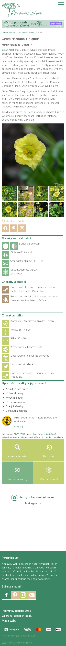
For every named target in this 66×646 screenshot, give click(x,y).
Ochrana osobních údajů (17, 616)
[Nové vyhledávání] (17, 447)
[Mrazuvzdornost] (48, 470)
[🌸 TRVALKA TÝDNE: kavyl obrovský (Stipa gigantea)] (33, 526)
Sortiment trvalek (25, 32)
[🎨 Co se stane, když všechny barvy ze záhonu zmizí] (52, 526)
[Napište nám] (32, 595)
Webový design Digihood (19, 642)
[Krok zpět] (48, 447)
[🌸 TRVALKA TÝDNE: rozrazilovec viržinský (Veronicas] (14, 526)
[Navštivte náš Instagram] (23, 595)
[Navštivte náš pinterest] (15, 595)
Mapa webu (9, 621)
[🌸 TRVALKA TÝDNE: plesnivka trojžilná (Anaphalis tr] (52, 514)
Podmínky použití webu (16, 611)
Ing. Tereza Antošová (44, 434)
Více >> (19, 427)
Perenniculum (8, 32)
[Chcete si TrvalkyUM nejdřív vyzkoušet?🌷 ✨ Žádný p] (14, 514)
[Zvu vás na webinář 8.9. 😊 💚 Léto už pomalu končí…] (33, 514)
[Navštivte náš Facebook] (6, 595)
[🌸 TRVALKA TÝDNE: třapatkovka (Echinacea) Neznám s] (14, 537)
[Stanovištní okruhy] (17, 470)
